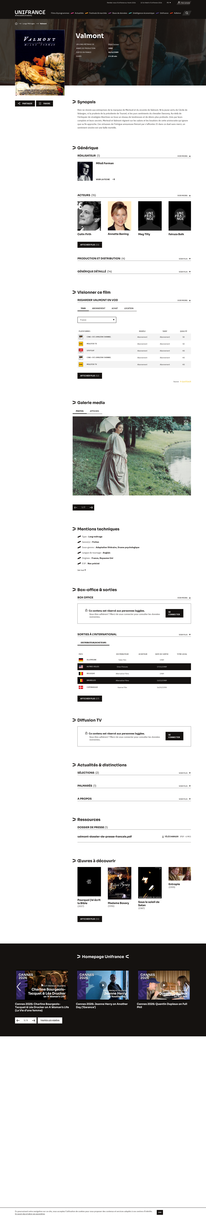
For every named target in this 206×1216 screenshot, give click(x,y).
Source (176, 381)
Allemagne (91, 660)
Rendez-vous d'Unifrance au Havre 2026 (121, 3)
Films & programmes (60, 13)
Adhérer (177, 13)
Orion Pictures (122, 667)
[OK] (159, 1212)
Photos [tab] (79, 411)
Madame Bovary (118, 903)
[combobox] (96, 320)
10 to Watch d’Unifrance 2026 (151, 3)
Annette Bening (118, 234)
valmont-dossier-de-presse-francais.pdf (104, 836)
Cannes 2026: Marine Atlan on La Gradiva (120, 1004)
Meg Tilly (144, 234)
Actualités (79, 13)
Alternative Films (122, 674)
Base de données (119, 13)
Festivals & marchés (98, 13)
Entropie (174, 884)
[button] (186, 422)
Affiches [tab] (94, 411)
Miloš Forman (113, 44)
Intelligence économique (143, 13)
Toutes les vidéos (49, 1020)
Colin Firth (84, 234)
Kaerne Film (122, 687)
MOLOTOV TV (91, 344)
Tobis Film (122, 660)
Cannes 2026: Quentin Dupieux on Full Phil (57, 1005)
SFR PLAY (90, 350)
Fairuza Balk (176, 234)
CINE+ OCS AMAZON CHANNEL (98, 337)
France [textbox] (83, 320)
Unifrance (164, 13)
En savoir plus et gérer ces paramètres (30, 1214)
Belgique (91, 673)
